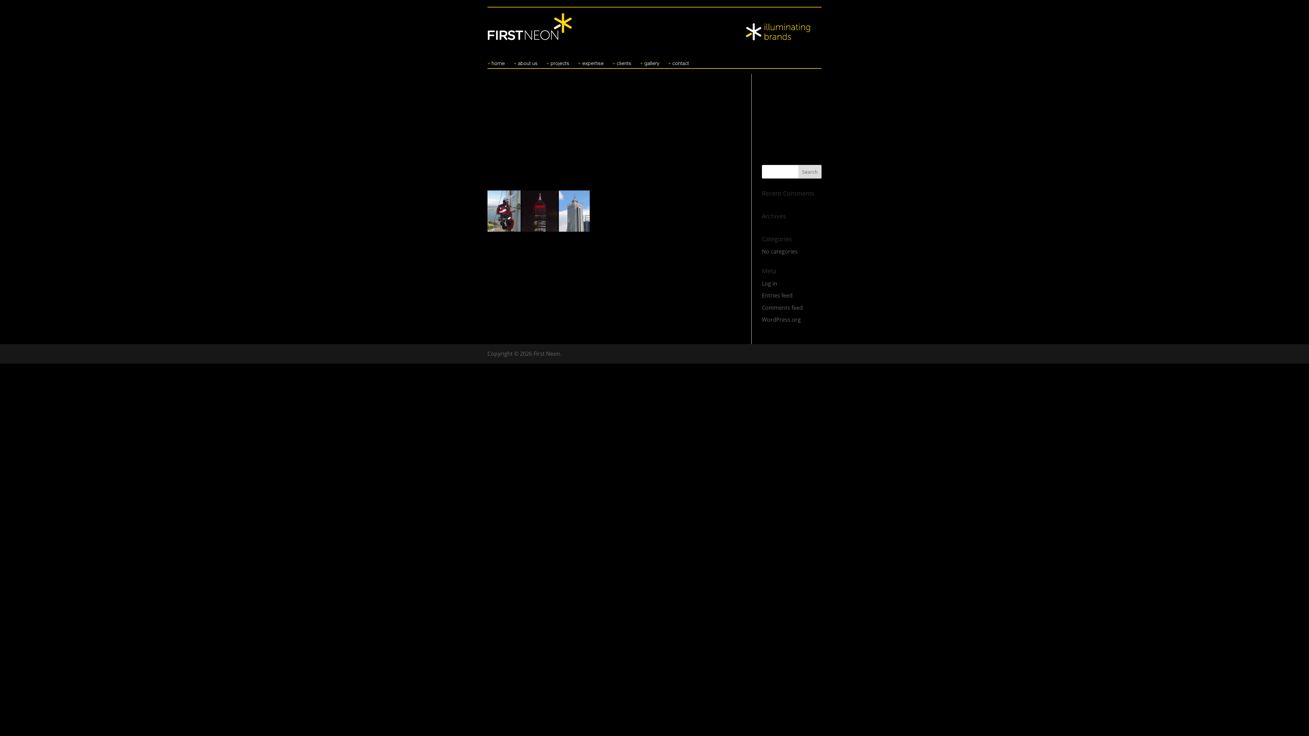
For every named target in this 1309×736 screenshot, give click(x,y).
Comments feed (782, 307)
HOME (498, 63)
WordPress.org (781, 319)
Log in (769, 283)
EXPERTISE (593, 63)
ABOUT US (528, 63)
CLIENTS (624, 63)
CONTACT (680, 63)
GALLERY (651, 63)
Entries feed (777, 295)
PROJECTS (560, 63)
